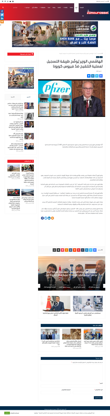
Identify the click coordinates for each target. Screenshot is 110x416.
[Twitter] (45, 218)
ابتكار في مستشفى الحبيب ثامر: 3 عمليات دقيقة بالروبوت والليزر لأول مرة (51, 343)
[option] (71, 273)
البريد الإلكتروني (98, 389)
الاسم (101, 383)
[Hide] (0, 25)
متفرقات (43, 7)
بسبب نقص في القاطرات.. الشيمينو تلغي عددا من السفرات (14, 175)
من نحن (27, 7)
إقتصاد (65, 7)
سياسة (71, 7)
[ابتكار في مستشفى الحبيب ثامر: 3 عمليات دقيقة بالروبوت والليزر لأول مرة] (50, 334)
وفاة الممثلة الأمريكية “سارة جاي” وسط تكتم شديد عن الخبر (15, 115)
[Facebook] (42, 218)
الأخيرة (12, 97)
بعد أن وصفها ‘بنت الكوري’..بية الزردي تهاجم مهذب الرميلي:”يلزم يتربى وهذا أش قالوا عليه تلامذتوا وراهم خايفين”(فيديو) (16, 125)
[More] (52, 218)
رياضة (54, 7)
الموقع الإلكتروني (66, 389)
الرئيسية (82, 7)
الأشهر (28, 97)
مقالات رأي (35, 7)
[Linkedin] (49, 218)
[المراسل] (98, 11)
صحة (49, 7)
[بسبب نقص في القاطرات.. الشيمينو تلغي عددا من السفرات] (13, 168)
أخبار (76, 7)
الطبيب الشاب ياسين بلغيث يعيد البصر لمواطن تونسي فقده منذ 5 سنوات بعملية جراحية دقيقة (93, 343)
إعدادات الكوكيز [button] (14, 413)
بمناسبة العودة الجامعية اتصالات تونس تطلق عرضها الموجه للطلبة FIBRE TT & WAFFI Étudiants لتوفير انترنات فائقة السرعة (28, 179)
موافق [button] (7, 413)
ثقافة (59, 7)
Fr (83, 16)
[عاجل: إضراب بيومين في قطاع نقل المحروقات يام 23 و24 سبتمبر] (27, 192)
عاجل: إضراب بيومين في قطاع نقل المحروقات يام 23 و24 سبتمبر (28, 199)
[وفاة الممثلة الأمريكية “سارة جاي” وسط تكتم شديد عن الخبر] (29, 116)
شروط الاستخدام (58, 413)
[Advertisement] (72, 131)
